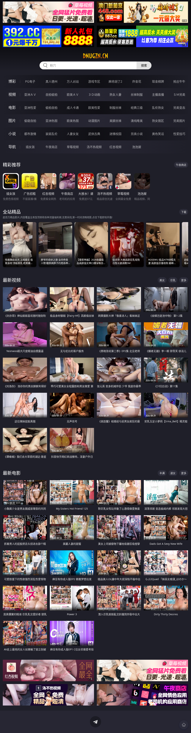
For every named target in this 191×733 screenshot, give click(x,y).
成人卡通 (73, 108)
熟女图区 (158, 121)
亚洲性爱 (30, 108)
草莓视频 (73, 147)
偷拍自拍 (51, 108)
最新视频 (12, 280)
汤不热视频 (94, 147)
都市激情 (30, 134)
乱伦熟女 (158, 108)
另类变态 (179, 108)
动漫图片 (94, 121)
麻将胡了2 (115, 81)
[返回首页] (183, 724)
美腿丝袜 (115, 121)
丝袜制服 (137, 95)
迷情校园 (115, 134)
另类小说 (137, 134)
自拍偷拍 (51, 95)
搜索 (144, 65)
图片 (12, 120)
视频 (12, 94)
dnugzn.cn (95, 56)
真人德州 (51, 81)
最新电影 (12, 473)
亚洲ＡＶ (30, 95)
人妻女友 (73, 134)
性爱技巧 (179, 134)
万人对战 (73, 81)
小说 (12, 133)
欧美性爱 (94, 108)
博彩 (12, 81)
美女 (162, 280)
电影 (12, 107)
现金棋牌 (158, 81)
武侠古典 (94, 134)
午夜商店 (51, 147)
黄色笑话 (158, 134)
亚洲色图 (51, 121)
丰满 (162, 473)
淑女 (173, 473)
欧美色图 (73, 121)
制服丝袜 (115, 108)
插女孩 (30, 147)
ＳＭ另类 (179, 95)
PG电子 (30, 81)
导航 (12, 146)
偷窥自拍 (30, 121)
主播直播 (158, 95)
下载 (183, 212)
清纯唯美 (137, 121)
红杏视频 (115, 147)
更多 (183, 280)
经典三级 (137, 108)
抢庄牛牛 (179, 81)
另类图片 (179, 121)
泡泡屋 (136, 147)
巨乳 (173, 280)
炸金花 (136, 81)
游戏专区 (94, 81)
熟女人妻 (115, 95)
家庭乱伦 (51, 134)
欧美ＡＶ (73, 95)
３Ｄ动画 (94, 95)
